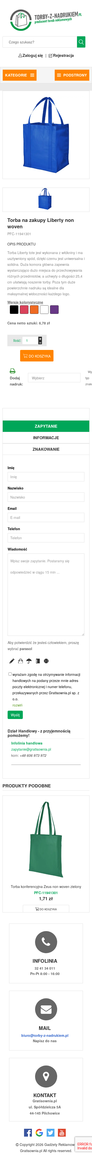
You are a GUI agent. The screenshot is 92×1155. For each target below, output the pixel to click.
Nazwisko (16, 488)
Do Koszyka (48, 909)
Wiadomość (17, 549)
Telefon (14, 528)
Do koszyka (40, 356)
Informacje (46, 437)
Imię (11, 467)
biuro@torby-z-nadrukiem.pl (44, 1035)
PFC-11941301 (19, 233)
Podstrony (75, 75)
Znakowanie (46, 449)
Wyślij (15, 714)
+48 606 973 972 (33, 755)
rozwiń (18, 705)
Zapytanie (46, 426)
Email (12, 508)
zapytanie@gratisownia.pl (31, 749)
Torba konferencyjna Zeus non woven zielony (46, 886)
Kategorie (16, 75)
